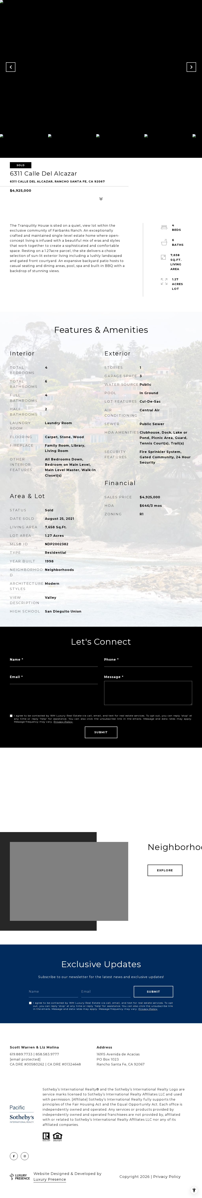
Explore (165, 870)
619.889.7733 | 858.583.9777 (34, 1054)
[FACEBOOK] (14, 1156)
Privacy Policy (63, 721)
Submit (101, 732)
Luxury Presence (50, 1179)
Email (15, 677)
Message (112, 677)
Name (15, 659)
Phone (110, 659)
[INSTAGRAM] (25, 1156)
